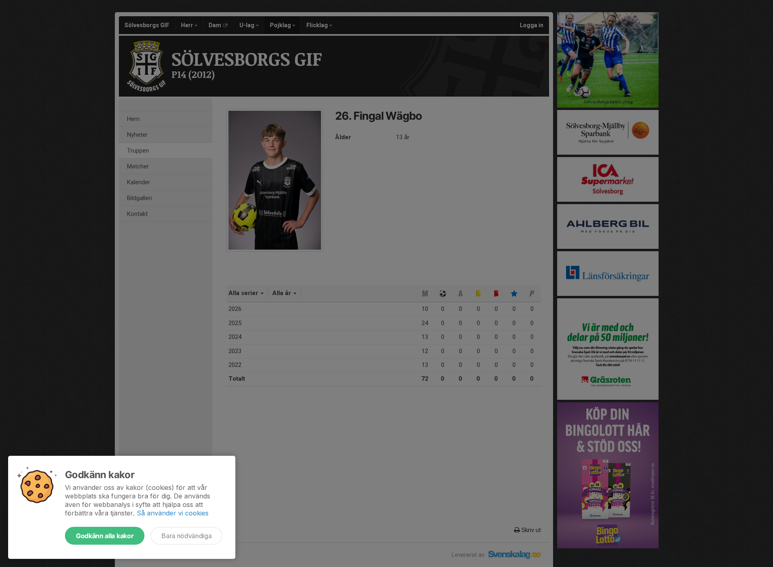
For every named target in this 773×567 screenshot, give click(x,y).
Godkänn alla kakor (104, 536)
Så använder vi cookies (173, 513)
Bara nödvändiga (186, 536)
